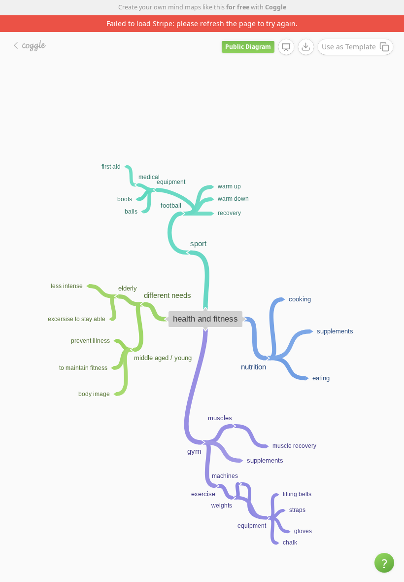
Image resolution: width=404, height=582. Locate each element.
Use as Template (349, 46)
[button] (384, 563)
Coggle (275, 7)
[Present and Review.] (286, 47)
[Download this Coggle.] (306, 47)
